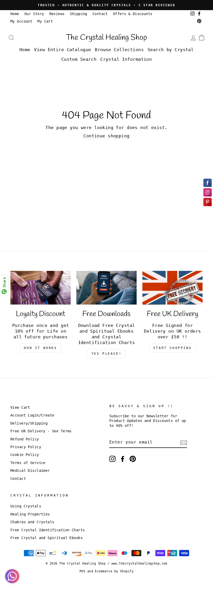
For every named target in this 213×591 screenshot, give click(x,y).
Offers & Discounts (132, 14)
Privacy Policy (25, 447)
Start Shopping (172, 348)
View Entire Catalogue (62, 49)
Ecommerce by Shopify (114, 571)
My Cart (45, 21)
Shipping (78, 14)
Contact (100, 14)
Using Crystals (25, 506)
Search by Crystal (171, 49)
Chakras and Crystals (32, 522)
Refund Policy (24, 439)
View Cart (20, 407)
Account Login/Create (32, 415)
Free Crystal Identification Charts (47, 530)
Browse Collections (119, 49)
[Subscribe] (183, 442)
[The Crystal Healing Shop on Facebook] (122, 459)
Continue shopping (106, 135)
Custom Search (79, 59)
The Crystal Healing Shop (106, 37)
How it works (40, 348)
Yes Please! (106, 353)
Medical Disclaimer (30, 470)
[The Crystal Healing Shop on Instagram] (112, 459)
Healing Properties (30, 514)
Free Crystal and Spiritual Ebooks (46, 538)
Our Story (34, 14)
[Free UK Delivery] (172, 288)
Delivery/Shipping (29, 423)
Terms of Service (27, 463)
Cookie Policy (24, 455)
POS (82, 571)
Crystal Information (126, 59)
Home (14, 14)
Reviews (57, 14)
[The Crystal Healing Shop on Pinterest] (133, 459)
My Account (21, 21)
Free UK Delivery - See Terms (41, 431)
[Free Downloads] (106, 288)
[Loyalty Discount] (40, 288)
